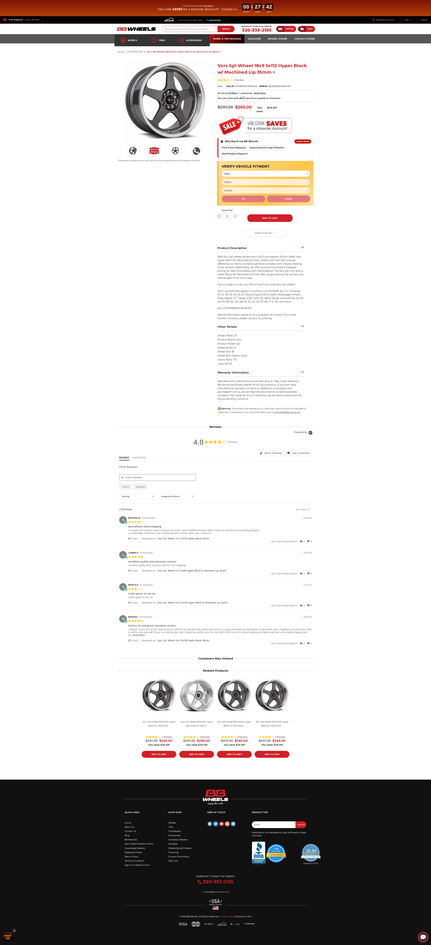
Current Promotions (178, 856)
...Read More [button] (138, 635)
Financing (173, 852)
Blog (127, 835)
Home (128, 823)
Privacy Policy (226, 916)
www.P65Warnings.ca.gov (287, 412)
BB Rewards (131, 839)
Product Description (232, 248)
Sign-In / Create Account (137, 865)
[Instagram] (227, 823)
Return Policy (131, 856)
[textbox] (311, 511)
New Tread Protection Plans (139, 844)
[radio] (125, 487)
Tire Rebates (174, 831)
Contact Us (130, 831)
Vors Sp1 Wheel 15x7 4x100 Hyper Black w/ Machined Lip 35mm (193, 602)
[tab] (271, 453)
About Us (129, 827)
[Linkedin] (233, 823)
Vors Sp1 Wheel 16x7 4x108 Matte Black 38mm (183, 640)
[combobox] (137, 496)
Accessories (194, 40)
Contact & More (304, 39)
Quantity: (227, 210)
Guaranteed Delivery (135, 848)
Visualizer (173, 844)
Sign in (408, 20)
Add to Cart (159, 754)
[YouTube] (221, 823)
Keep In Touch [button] (216, 812)
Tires (161, 40)
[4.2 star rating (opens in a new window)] (276, 851)
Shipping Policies (133, 852)
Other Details (227, 326)
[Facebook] (209, 823)
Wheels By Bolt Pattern (180, 848)
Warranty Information (233, 372)
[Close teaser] (14, 930)
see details (208, 6)
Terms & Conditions (134, 861)
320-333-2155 (257, 30)
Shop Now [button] (175, 812)
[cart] (302, 29)
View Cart (173, 861)
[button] (286, 29)
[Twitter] (215, 823)
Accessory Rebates (178, 839)
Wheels (132, 40)
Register (424, 20)
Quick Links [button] (132, 812)
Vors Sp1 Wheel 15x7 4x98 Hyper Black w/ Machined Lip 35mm (192, 570)
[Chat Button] (423, 937)
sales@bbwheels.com (385, 20)
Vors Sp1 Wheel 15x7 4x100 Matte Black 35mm (183, 538)
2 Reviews (239, 80)
